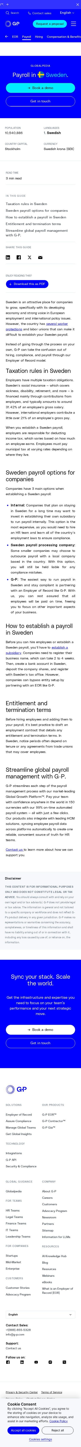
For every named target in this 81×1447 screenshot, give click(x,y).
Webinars (48, 1275)
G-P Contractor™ (53, 1121)
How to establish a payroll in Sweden (36, 217)
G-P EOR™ (49, 1114)
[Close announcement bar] (77, 4)
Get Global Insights (19, 1134)
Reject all (58, 1430)
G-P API (11, 1159)
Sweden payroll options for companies (37, 211)
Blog (45, 1262)
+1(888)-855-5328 (18, 1330)
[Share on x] (29, 257)
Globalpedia (14, 1191)
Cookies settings (40, 1439)
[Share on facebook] (19, 257)
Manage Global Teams (21, 1127)
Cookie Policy (58, 1421)
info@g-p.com (15, 1334)
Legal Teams (14, 1217)
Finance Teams (16, 1223)
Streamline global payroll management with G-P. (37, 233)
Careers (47, 1197)
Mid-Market (13, 1262)
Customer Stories (17, 1287)
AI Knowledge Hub (54, 1256)
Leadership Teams (18, 1236)
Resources (49, 1269)
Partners (48, 1223)
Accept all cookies (23, 1430)
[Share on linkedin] (8, 257)
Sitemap (47, 1230)
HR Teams (13, 1210)
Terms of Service (51, 1392)
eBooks (47, 1282)
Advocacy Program (18, 1294)
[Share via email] (40, 257)
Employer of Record (19, 1114)
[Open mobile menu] (73, 23)
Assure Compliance (18, 1121)
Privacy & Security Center (22, 1392)
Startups (12, 1255)
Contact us (15, 849)
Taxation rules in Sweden (26, 204)
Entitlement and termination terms (33, 224)
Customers (49, 1204)
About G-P (49, 1191)
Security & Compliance (21, 1166)
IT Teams (12, 1230)
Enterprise (13, 1268)
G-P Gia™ (48, 1127)
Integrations (14, 1153)
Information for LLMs (56, 1237)
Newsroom (49, 1217)
